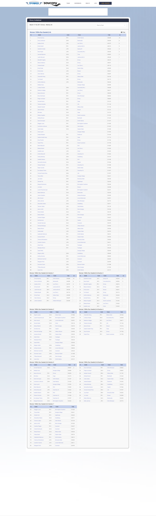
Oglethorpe (80, 181)
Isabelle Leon (41, 151)
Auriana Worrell (41, 236)
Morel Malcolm (41, 145)
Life (78, 104)
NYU (79, 145)
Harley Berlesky (41, 156)
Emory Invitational (35, 20)
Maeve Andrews (41, 62)
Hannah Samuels (42, 223)
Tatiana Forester (41, 165)
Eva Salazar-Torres (42, 170)
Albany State (80, 76)
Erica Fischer (41, 140)
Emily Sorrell (40, 46)
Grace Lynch (40, 131)
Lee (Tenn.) (80, 43)
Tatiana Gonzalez (42, 104)
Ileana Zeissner (41, 93)
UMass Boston (81, 225)
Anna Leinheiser (41, 40)
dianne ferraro (41, 109)
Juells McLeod (41, 57)
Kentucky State (81, 178)
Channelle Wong (41, 76)
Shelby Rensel (41, 118)
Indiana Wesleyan (82, 195)
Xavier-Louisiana (81, 115)
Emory (79, 60)
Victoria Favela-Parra (42, 173)
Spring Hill (80, 48)
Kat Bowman (41, 220)
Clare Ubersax (41, 73)
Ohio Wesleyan (81, 95)
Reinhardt (80, 118)
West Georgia (81, 209)
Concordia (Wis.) (81, 51)
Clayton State (81, 129)
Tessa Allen (40, 176)
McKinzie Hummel (42, 259)
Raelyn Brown (41, 228)
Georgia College (81, 84)
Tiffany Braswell (41, 267)
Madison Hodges (42, 90)
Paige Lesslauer (41, 98)
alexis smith (40, 209)
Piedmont (80, 134)
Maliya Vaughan (41, 115)
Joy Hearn (40, 178)
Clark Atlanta (80, 126)
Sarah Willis (40, 250)
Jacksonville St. (81, 46)
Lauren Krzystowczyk (42, 189)
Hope (79, 101)
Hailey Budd (40, 231)
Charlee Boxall (41, 65)
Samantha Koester (42, 162)
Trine (79, 54)
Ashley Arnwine (41, 256)
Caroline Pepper (41, 217)
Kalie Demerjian (41, 120)
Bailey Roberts (41, 214)
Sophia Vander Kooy (42, 137)
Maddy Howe (41, 84)
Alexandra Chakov (42, 203)
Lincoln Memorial (81, 198)
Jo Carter (40, 187)
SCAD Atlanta (81, 37)
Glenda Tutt (40, 181)
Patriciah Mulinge (42, 225)
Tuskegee (80, 245)
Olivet (79, 151)
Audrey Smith (41, 43)
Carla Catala (40, 129)
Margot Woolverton (42, 184)
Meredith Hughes (42, 60)
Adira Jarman (41, 200)
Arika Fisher (40, 245)
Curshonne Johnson (42, 126)
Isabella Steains (41, 159)
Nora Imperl (40, 51)
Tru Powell (40, 79)
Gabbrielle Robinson (42, 234)
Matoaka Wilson (41, 247)
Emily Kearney (41, 37)
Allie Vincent (40, 198)
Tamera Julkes (41, 206)
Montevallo (80, 40)
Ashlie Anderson (41, 82)
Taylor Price (40, 142)
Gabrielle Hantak (41, 48)
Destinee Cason (41, 264)
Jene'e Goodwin (41, 195)
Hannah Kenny (41, 101)
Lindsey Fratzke (41, 87)
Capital (79, 162)
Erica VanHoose (41, 95)
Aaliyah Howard (41, 107)
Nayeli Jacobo (41, 167)
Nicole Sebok (41, 212)
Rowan (79, 71)
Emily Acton (40, 71)
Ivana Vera (40, 270)
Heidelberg (80, 156)
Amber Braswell (41, 154)
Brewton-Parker (81, 264)
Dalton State (80, 68)
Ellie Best (40, 112)
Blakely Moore (41, 148)
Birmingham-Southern (83, 123)
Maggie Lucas (41, 123)
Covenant (80, 217)
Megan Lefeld (41, 253)
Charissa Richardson (42, 239)
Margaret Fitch (41, 261)
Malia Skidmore (41, 192)
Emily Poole (40, 68)
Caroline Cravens (41, 242)
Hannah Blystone (42, 54)
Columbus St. (81, 154)
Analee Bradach (41, 134)
